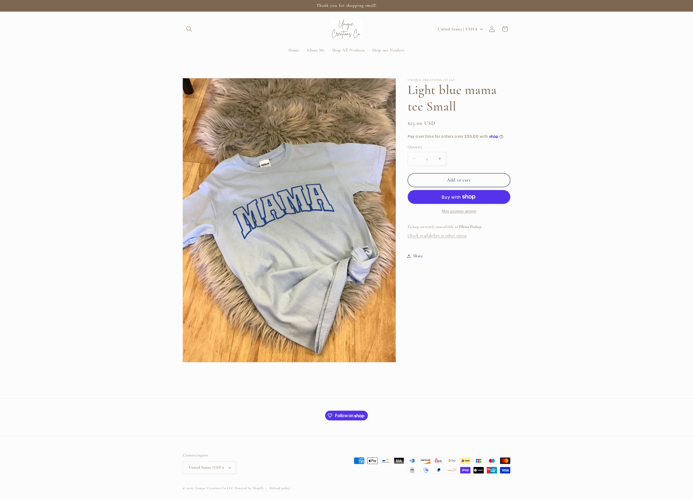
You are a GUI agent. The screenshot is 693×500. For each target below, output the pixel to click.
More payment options (459, 211)
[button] (189, 28)
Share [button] (418, 255)
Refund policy (280, 488)
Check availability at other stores (437, 235)
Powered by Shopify (249, 488)
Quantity (415, 147)
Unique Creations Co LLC (214, 488)
